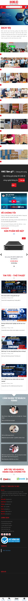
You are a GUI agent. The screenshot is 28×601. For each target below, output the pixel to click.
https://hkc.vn (8, 511)
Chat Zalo (16, 600)
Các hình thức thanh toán (6, 521)
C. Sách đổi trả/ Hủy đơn (6, 525)
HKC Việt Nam (7, 550)
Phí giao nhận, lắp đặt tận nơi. (7, 531)
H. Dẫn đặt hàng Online (6, 523)
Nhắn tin (9, 600)
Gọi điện (3, 600)
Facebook (24, 600)
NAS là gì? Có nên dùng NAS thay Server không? (13, 351)
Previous (1, 17)
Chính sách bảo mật (5, 529)
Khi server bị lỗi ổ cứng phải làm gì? (10, 295)
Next (27, 17)
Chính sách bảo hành (6, 527)
